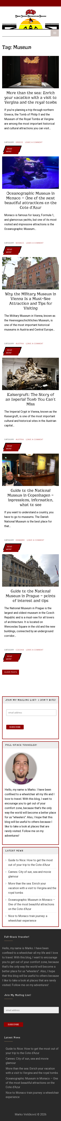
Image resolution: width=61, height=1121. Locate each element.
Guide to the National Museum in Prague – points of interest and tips (30, 596)
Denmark (20, 540)
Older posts (10, 672)
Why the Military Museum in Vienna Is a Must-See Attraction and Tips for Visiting (30, 301)
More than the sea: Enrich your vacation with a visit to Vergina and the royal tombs (30, 97)
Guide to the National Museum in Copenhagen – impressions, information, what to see (30, 497)
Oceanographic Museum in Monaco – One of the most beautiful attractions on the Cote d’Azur (31, 200)
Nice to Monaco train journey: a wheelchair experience (27, 918)
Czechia (20, 650)
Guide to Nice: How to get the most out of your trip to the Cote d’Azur (30, 862)
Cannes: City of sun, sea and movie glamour (29, 874)
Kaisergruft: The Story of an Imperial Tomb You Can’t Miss (31, 399)
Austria (20, 344)
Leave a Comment (34, 143)
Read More (9, 150)
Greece (19, 142)
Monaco (20, 243)
